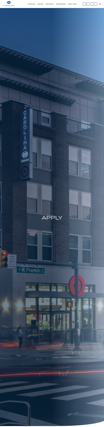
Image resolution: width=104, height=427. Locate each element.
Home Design (50, 4)
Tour (94, 4)
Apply (86, 4)
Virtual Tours (72, 4)
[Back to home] (8, 4)
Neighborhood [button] (61, 4)
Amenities (40, 4)
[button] (100, 4)
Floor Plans (31, 4)
